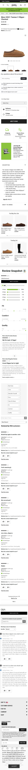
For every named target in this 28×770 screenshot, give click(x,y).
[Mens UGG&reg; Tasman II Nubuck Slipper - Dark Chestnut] (7, 221)
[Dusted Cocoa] (17, 69)
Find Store (22, 742)
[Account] (21, 5)
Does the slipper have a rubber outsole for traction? (13, 88)
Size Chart (6, 99)
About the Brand (7, 204)
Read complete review (7, 377)
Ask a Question (14, 613)
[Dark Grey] (24, 69)
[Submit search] (24, 621)
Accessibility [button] (23, 1)
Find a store (5, 740)
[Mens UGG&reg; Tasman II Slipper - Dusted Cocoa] (21, 221)
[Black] (4, 69)
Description (6, 165)
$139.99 (3, 233)
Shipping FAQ (7, 134)
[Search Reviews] (25, 418)
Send (24, 78)
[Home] (14, 5)
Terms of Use (6, 735)
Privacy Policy (13, 735)
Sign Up (4, 723)
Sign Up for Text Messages (9, 727)
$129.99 (16, 231)
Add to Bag (14, 121)
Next (26, 225)
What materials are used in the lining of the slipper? (13, 84)
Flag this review (5, 459)
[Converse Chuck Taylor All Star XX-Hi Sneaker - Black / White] (21, 248)
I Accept (14, 766)
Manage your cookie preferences (15, 752)
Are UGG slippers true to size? (10, 91)
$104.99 (16, 260)
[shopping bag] (25, 5)
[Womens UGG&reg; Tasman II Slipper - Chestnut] (7, 248)
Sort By (3, 629)
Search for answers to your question (12, 618)
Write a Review (14, 281)
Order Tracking (5, 1)
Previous (2, 226)
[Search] (8, 5)
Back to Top (14, 598)
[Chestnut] (11, 69)
